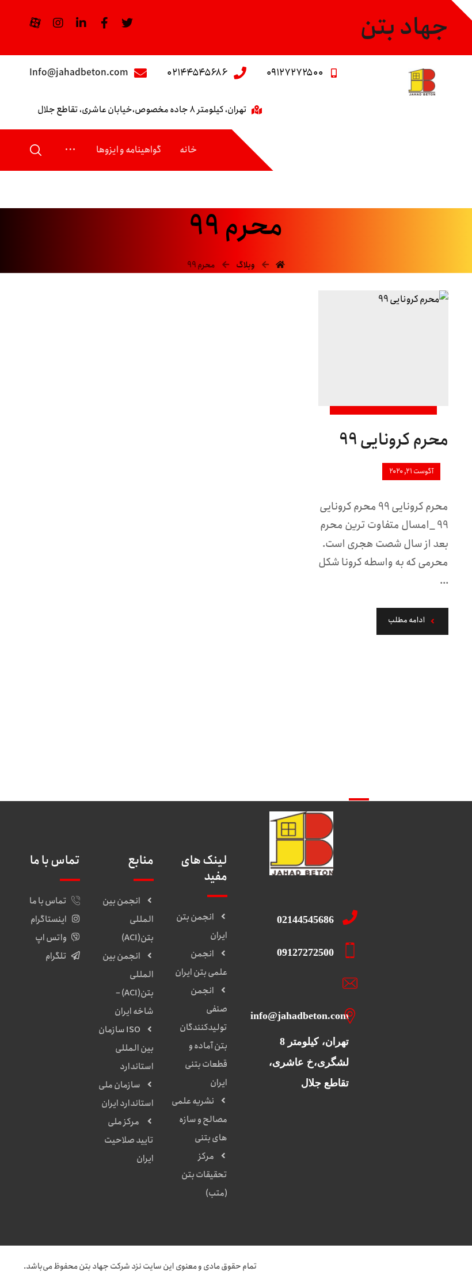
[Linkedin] (81, 23)
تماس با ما (48, 901)
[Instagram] (58, 23)
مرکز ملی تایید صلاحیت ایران (129, 1140)
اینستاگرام (49, 919)
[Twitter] (127, 23)
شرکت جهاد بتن (104, 1266)
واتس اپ (51, 938)
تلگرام (56, 956)
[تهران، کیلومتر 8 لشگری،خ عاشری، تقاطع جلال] (297, 1016)
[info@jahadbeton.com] (297, 983)
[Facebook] (104, 23)
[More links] (70, 150)
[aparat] (35, 23)
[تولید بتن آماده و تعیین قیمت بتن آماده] (421, 81)
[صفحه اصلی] (280, 265)
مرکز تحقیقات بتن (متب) (204, 1175)
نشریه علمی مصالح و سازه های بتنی (199, 1119)
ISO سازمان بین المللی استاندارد (126, 1048)
